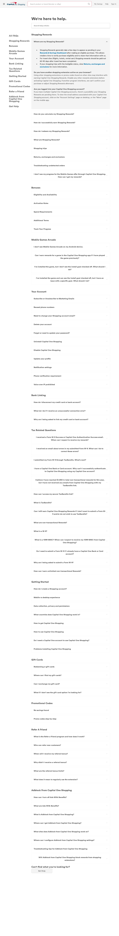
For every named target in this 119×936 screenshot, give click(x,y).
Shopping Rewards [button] (19, 41)
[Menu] (4, 4)
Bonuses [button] (13, 46)
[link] (16, 3)
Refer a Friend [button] (16, 91)
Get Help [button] (14, 106)
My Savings (98, 4)
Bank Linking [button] (16, 63)
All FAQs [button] (13, 35)
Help (106, 4)
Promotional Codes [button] (19, 86)
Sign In (113, 4)
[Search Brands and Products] (88, 3)
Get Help (42, 871)
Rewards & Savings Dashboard (53, 53)
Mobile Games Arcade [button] (17, 52)
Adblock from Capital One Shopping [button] (16, 98)
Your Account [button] (16, 58)
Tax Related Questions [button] (15, 69)
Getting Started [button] (17, 76)
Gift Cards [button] (14, 81)
